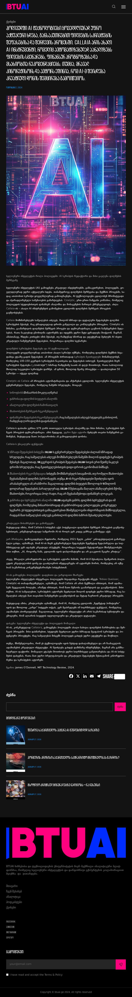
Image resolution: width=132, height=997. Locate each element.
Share (108, 676)
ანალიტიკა (13, 896)
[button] (123, 7)
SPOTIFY (10, 937)
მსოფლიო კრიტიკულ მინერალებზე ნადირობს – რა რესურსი (64, 785)
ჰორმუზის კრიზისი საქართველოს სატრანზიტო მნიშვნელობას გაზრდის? (73, 758)
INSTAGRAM (11, 932)
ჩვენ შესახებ (14, 891)
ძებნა (11, 695)
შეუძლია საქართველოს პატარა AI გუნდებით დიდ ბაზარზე (63, 730)
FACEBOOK (10, 921)
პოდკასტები (14, 902)
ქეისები (11, 22)
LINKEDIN (10, 927)
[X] (78, 676)
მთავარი (12, 886)
